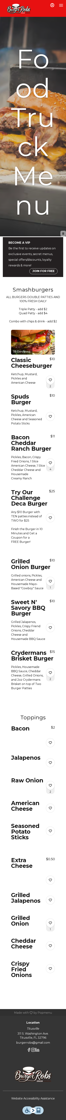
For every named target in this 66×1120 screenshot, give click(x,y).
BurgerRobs (33, 1074)
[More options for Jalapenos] (50, 762)
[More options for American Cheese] (50, 808)
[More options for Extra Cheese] (50, 880)
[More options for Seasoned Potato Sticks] (50, 831)
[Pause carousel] (63, 233)
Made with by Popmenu (27, 1012)
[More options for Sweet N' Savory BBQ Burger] (50, 627)
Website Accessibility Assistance (33, 1098)
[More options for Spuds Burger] (50, 416)
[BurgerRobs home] (18, 9)
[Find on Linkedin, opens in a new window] (37, 1050)
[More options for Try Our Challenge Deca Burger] (50, 518)
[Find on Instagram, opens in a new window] (33, 1050)
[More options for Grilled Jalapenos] (50, 900)
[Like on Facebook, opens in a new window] (29, 1050)
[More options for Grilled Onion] (50, 923)
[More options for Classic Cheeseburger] (50, 380)
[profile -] (52, 5)
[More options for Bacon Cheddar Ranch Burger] (50, 463)
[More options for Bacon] (50, 742)
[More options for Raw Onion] (50, 785)
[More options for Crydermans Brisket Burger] (50, 672)
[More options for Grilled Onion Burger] (50, 581)
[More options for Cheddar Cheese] (50, 946)
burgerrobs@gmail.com (33, 1042)
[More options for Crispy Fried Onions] (50, 968)
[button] (33, 360)
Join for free (43, 271)
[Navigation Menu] (61, 5)
